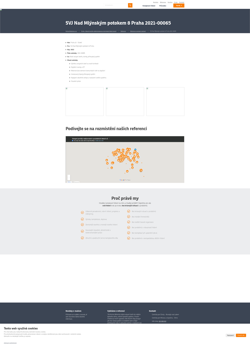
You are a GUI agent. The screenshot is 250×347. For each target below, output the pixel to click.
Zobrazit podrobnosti (10, 343)
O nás (176, 2)
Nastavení (230, 335)
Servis (178, 5)
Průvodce (162, 6)
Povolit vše (241, 335)
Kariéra (170, 2)
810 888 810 (162, 321)
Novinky (155, 2)
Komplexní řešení (149, 6)
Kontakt (181, 2)
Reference (163, 2)
